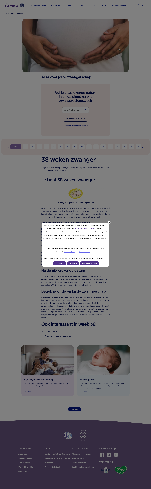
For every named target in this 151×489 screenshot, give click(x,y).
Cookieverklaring (69, 252)
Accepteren (59, 263)
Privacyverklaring (85, 252)
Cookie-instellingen (89, 263)
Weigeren (73, 263)
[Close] (109, 222)
